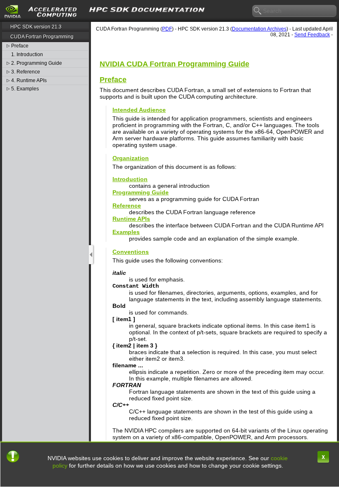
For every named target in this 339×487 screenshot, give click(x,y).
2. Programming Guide (36, 63)
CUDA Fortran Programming (42, 37)
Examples (126, 232)
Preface (20, 46)
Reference (126, 205)
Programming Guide (140, 192)
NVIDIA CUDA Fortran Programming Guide (174, 64)
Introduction (130, 179)
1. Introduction (27, 54)
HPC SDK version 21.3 (36, 27)
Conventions (130, 251)
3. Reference (25, 72)
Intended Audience (139, 109)
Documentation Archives (259, 29)
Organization (130, 158)
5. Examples (25, 89)
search (258, 11)
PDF (167, 29)
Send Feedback (312, 35)
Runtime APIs (131, 218)
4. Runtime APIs (29, 80)
